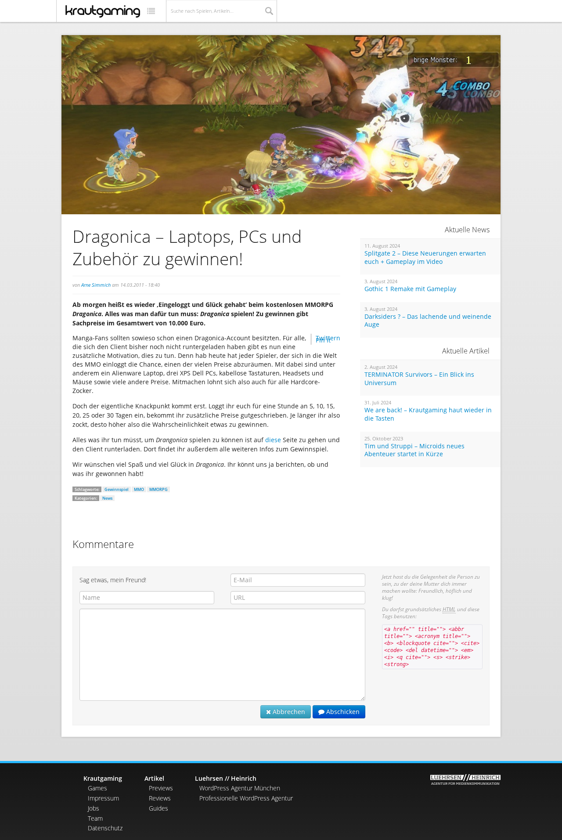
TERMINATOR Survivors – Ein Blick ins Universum (419, 379)
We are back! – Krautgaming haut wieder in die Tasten (428, 414)
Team (95, 818)
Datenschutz (105, 828)
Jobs (93, 808)
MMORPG (158, 489)
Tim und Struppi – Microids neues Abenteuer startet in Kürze (414, 450)
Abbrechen (288, 711)
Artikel (154, 778)
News (107, 498)
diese (274, 440)
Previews (161, 788)
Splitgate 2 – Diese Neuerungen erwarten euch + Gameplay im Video (425, 257)
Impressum (103, 798)
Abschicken (342, 711)
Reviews (160, 798)
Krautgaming (102, 778)
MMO (139, 489)
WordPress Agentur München (239, 788)
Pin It (323, 340)
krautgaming (102, 11)
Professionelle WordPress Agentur (246, 798)
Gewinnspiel (116, 489)
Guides (158, 808)
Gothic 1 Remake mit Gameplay (410, 289)
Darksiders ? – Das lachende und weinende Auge (427, 321)
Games (97, 788)
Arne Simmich (96, 284)
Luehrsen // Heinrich (225, 778)
